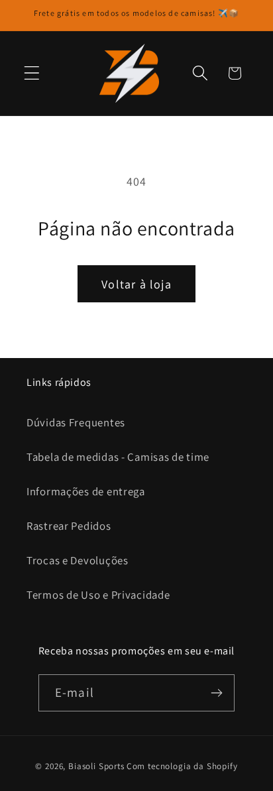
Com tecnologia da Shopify (182, 766)
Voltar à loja (136, 284)
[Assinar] (216, 692)
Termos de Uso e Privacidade (98, 594)
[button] (32, 73)
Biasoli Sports (96, 766)
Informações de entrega (86, 491)
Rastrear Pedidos (69, 525)
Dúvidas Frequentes (76, 422)
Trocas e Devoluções (78, 560)
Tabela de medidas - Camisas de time (118, 457)
